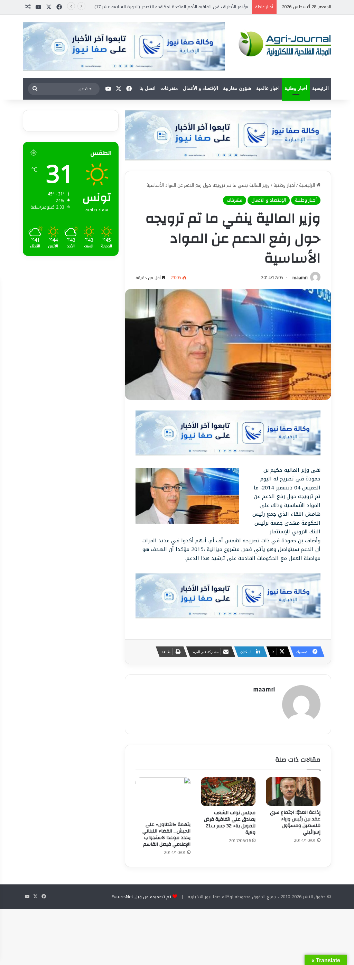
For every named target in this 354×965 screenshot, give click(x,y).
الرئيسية (320, 88)
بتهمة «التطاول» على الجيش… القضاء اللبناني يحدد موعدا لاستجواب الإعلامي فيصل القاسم (166, 834)
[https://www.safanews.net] (228, 135)
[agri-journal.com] (283, 43)
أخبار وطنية (296, 88)
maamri (300, 278)
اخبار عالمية (268, 88)
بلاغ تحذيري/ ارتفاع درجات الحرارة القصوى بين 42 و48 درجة (192, 6)
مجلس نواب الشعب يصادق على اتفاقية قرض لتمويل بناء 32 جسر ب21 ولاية (229, 822)
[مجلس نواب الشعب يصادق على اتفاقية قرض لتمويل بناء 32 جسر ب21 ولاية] (228, 791)
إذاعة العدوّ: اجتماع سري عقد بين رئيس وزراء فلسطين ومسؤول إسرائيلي (295, 822)
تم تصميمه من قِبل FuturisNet (141, 896)
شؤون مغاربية (237, 88)
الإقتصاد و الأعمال (200, 88)
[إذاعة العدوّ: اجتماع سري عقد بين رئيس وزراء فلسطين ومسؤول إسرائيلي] (293, 791)
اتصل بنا (147, 88)
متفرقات (169, 88)
